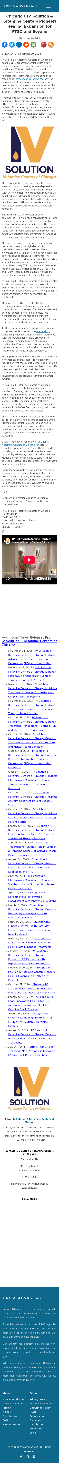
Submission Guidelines (37, 1418)
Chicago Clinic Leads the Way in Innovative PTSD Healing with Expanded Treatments (29, 943)
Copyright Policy (40, 1408)
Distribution (10, 1416)
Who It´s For (11, 1404)
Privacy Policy (38, 1399)
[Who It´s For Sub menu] (22, 1404)
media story (43, 332)
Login (33, 1433)
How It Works (11, 1399)
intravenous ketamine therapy (31, 79)
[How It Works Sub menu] (23, 1399)
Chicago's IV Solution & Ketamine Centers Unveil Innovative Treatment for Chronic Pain (32, 988)
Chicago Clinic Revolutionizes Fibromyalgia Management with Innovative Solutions (32, 897)
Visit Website (29, 1188)
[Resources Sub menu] (19, 1424)
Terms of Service (41, 1404)
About (7, 1412)
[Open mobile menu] (48, 6)
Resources (9, 1424)
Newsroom (36, 1429)
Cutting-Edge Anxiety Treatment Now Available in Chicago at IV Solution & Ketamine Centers (32, 1051)
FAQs (33, 1412)
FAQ (5, 1420)
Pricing (7, 1408)
